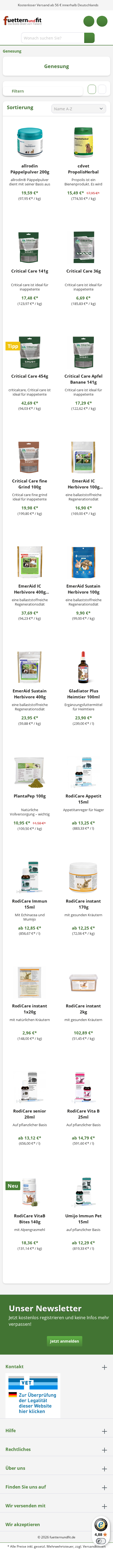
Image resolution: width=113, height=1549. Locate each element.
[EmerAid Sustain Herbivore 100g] (83, 562)
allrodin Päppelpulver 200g (29, 169)
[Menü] (5, 39)
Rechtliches (18, 1449)
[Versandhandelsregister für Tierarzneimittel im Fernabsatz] (32, 1395)
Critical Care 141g (29, 271)
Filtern (17, 91)
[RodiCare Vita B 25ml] (83, 1087)
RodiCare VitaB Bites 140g (29, 1218)
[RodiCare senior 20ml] (30, 1087)
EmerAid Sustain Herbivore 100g (83, 589)
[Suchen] (89, 37)
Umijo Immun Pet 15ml (83, 1218)
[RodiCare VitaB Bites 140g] (30, 1192)
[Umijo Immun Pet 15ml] (83, 1192)
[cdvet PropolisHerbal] (83, 142)
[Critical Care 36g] (83, 247)
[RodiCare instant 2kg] (83, 982)
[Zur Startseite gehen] (22, 20)
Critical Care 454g (29, 376)
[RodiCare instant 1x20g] (30, 982)
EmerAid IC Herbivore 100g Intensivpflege (83, 484)
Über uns (15, 1468)
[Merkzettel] (88, 21)
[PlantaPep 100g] (30, 772)
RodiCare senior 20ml (29, 1114)
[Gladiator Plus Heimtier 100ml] (83, 667)
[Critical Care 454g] (30, 352)
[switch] (101, 1541)
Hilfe (10, 1431)
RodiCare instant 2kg (83, 1009)
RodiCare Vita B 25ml (83, 1114)
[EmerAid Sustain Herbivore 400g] (30, 667)
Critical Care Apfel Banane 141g (83, 379)
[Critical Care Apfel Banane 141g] (83, 352)
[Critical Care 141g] (30, 247)
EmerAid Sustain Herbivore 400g (30, 693)
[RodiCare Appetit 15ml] (83, 772)
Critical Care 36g (83, 271)
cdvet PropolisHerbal (83, 169)
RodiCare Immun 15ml (29, 904)
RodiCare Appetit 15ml (83, 799)
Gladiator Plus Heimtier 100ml (83, 693)
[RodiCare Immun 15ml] (30, 877)
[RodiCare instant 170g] (83, 877)
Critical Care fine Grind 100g (29, 484)
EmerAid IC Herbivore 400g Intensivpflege (30, 589)
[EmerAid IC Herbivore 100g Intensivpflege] (83, 457)
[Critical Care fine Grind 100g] (30, 457)
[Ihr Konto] (102, 21)
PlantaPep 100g (30, 796)
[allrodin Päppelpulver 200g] (30, 142)
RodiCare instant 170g (83, 904)
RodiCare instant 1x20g (29, 1009)
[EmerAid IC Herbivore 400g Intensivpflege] (30, 562)
